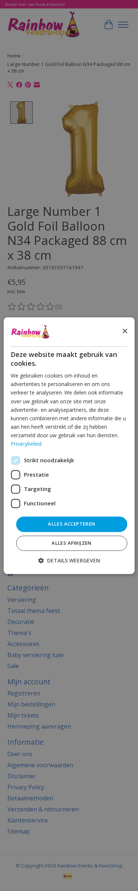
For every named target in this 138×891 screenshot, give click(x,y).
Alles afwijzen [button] (72, 543)
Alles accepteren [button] (71, 524)
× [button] (124, 331)
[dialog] (68, 445)
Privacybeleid (26, 443)
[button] (69, 560)
